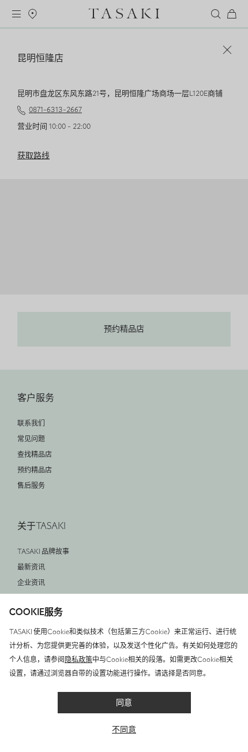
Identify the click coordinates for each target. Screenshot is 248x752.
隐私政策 (78, 660)
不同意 (124, 730)
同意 (124, 703)
